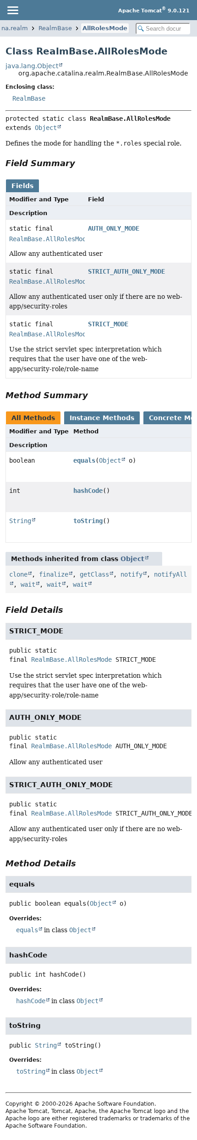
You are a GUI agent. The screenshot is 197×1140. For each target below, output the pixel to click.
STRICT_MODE (108, 324)
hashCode (88, 490)
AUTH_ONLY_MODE (113, 228)
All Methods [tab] (33, 417)
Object (46, 127)
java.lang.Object (31, 66)
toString (88, 520)
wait (28, 584)
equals (84, 460)
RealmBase (55, 28)
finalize (53, 574)
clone (18, 574)
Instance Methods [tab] (102, 417)
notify (131, 574)
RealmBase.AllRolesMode (49, 239)
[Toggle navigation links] (12, 10)
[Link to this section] (81, 163)
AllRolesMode (104, 28)
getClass (94, 574)
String (20, 520)
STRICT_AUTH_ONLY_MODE (126, 271)
